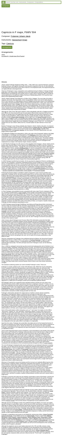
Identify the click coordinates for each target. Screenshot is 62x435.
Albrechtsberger (43, 420)
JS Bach (30, 384)
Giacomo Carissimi (49, 153)
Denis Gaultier (28, 170)
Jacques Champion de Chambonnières (13, 170)
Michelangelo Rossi (7, 349)
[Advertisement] (31, 19)
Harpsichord (17, 40)
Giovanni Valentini (19, 130)
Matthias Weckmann (17, 181)
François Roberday (35, 240)
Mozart (36, 418)
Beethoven (19, 420)
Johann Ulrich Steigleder (17, 117)
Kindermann (15, 269)
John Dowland (10, 176)
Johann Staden (37, 128)
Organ (24, 40)
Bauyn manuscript (6, 254)
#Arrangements (7, 47)
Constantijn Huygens (39, 168)
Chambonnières (6, 288)
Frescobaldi (20, 149)
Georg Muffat (18, 409)
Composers (5, 6)
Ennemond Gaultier (39, 170)
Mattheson (33, 135)
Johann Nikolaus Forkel (34, 417)
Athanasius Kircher (39, 154)
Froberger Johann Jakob (20, 36)
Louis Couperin (22, 192)
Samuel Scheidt (42, 117)
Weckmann (41, 255)
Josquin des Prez (37, 127)
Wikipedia (4, 82)
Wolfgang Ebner (24, 148)
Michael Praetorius (7, 128)
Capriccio (10, 43)
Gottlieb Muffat (30, 415)
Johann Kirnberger (22, 417)
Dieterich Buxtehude (7, 415)
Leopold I (4, 211)
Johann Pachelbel (48, 414)
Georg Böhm (44, 417)
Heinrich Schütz (10, 400)
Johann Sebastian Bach (14, 418)
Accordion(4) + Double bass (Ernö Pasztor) (13, 56)
